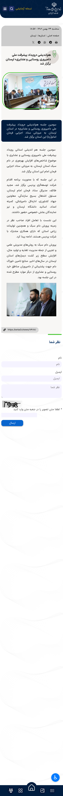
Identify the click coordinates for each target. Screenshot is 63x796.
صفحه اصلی (53, 36)
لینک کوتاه (4, 330)
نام (60, 358)
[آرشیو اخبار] (52, 790)
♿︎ (55, 777)
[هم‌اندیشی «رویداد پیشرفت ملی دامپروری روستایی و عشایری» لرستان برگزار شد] (31, 91)
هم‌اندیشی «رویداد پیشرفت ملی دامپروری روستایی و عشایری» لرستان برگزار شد (28, 59)
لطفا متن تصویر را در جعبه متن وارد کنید (37, 409)
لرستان (33, 36)
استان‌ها (41, 36)
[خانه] (31, 787)
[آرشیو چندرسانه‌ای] (42, 790)
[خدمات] (20, 790)
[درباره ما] (11, 790)
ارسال (12, 423)
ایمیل (58, 372)
